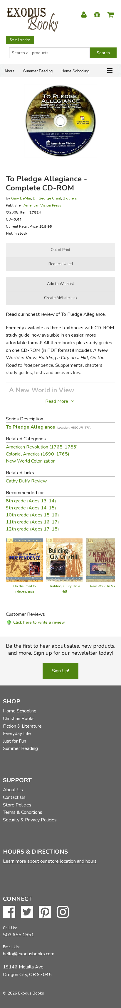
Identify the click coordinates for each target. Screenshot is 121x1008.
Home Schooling (75, 71)
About (9, 71)
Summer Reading (38, 71)
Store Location (20, 40)
